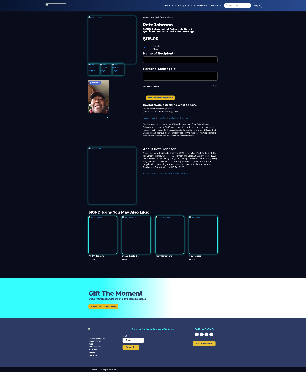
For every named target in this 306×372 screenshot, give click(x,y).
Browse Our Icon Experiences (103, 306)
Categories (183, 5)
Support (91, 352)
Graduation (173, 118)
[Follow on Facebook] (197, 334)
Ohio (177, 173)
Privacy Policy (94, 341)
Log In (257, 5)
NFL (172, 173)
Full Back (154, 173)
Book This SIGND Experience (160, 97)
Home (146, 17)
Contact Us (215, 5)
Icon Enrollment (204, 343)
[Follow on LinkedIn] (211, 334)
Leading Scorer (164, 173)
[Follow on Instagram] (206, 334)
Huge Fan (184, 118)
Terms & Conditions (96, 338)
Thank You (162, 118)
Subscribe (131, 347)
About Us (168, 5)
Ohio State (184, 173)
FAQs (90, 344)
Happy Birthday (149, 118)
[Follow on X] (202, 334)
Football (155, 17)
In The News (200, 5)
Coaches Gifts (94, 347)
